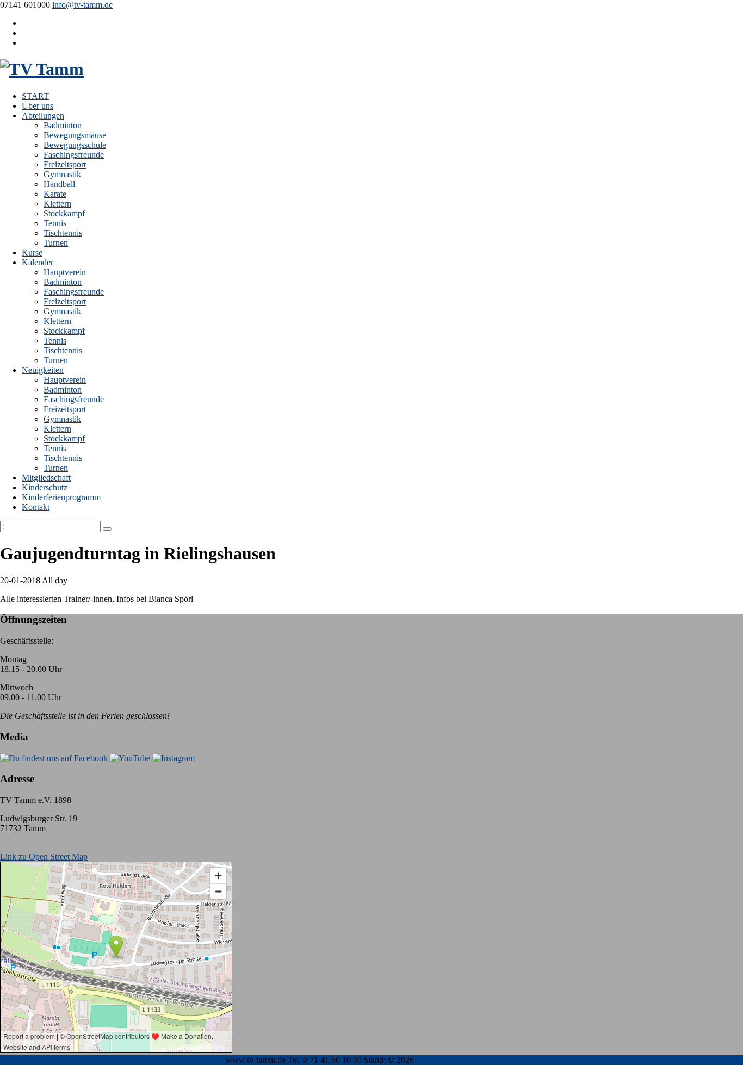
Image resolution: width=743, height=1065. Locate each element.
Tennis (55, 223)
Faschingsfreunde (74, 154)
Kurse (32, 252)
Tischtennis (63, 233)
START (35, 96)
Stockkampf (64, 213)
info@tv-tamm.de (82, 4)
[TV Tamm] (42, 69)
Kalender (37, 262)
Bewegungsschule (75, 145)
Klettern (57, 203)
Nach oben (19, 1059)
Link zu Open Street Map (44, 856)
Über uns (37, 105)
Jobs (216, 1059)
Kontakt (35, 507)
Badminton (63, 125)
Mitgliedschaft (46, 477)
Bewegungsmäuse (75, 135)
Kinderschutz (44, 487)
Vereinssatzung (180, 1059)
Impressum (58, 1059)
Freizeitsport (65, 164)
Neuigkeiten (43, 370)
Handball (59, 184)
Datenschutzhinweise (115, 1059)
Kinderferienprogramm (61, 497)
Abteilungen (43, 115)
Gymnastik (62, 174)
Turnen (56, 242)
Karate (55, 193)
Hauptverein (65, 272)
